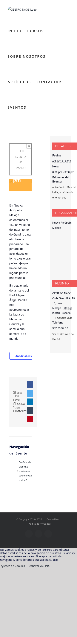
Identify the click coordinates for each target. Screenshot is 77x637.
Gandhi (71, 187)
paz (64, 197)
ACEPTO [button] (45, 565)
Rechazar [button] (33, 565)
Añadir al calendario (28, 356)
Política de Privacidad (39, 523)
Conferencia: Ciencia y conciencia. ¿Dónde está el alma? (25, 470)
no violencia (66, 192)
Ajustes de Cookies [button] (13, 565)
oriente (56, 197)
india (55, 192)
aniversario (58, 187)
